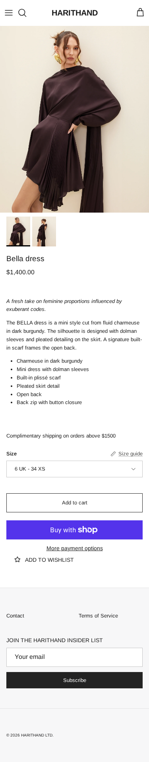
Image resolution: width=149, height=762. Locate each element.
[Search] (26, 12)
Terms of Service (98, 616)
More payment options (74, 548)
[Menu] (8, 12)
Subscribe (74, 680)
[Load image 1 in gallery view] (74, 119)
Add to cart (74, 503)
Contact (15, 616)
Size (11, 454)
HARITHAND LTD (36, 735)
